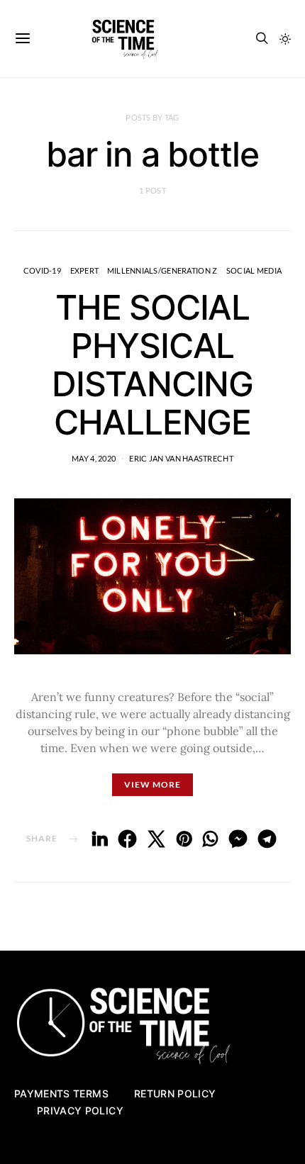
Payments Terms (61, 1093)
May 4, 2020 (94, 458)
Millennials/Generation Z (162, 270)
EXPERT (84, 270)
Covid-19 (42, 270)
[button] (285, 39)
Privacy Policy (80, 1110)
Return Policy (175, 1093)
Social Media (254, 270)
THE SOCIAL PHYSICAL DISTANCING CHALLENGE (152, 364)
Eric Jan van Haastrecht (181, 458)
